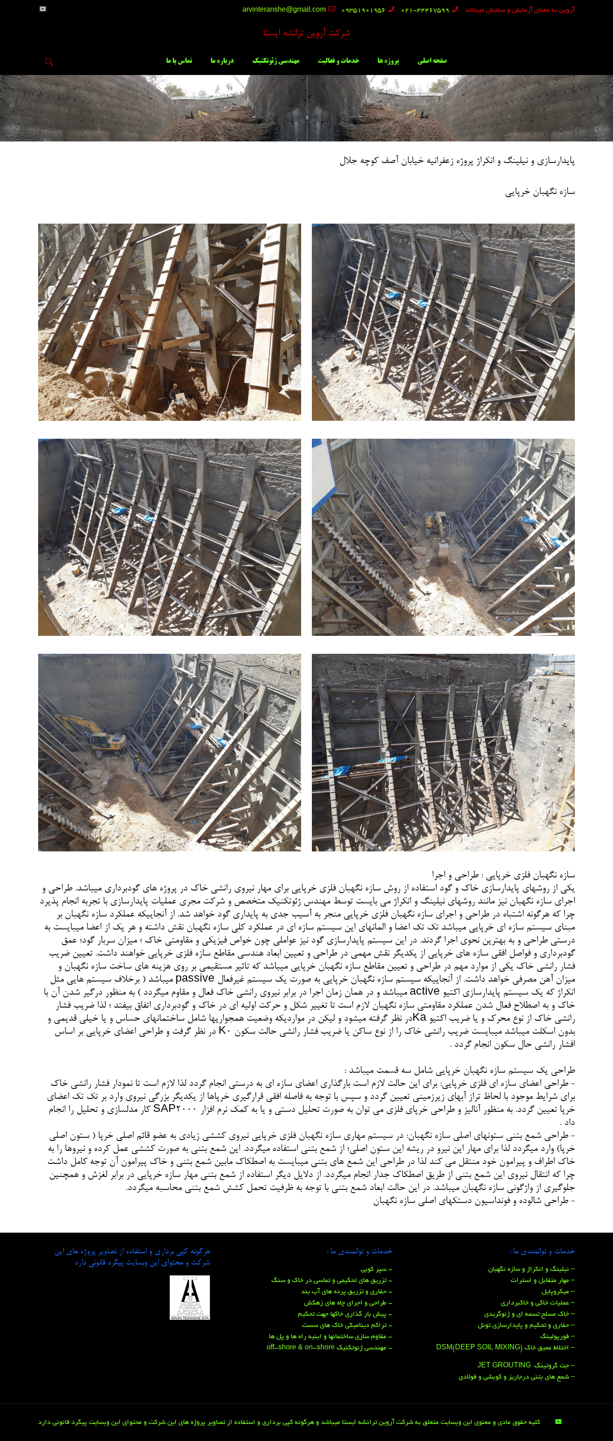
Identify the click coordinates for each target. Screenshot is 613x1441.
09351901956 (363, 10)
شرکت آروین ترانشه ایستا (306, 34)
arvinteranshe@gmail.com (284, 10)
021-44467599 (425, 10)
